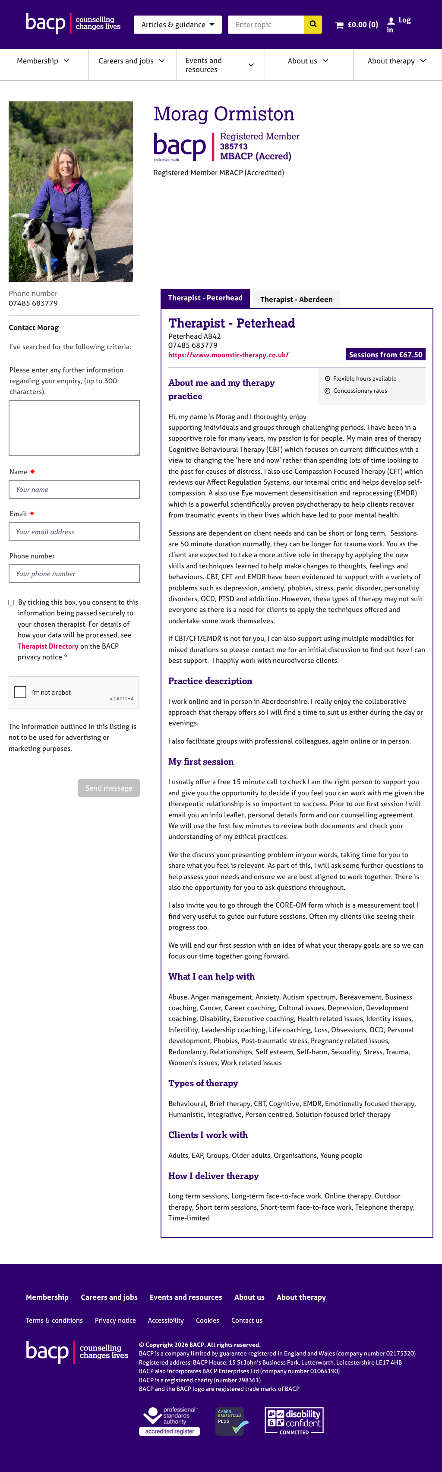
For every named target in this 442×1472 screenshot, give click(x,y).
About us (302, 60)
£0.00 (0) (362, 24)
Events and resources (204, 65)
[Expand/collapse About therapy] (423, 60)
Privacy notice (115, 1320)
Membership (37, 60)
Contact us (246, 1320)
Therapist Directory (48, 646)
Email (18, 513)
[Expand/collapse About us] (325, 60)
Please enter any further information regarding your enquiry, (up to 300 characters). (66, 381)
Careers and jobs (126, 60)
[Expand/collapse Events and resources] (251, 64)
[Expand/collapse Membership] (66, 60)
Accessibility (166, 1320)
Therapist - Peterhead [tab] (205, 297)
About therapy (391, 60)
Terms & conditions (54, 1320)
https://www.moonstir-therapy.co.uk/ (228, 354)
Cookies (207, 1320)
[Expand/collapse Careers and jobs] (162, 60)
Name (18, 471)
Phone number (32, 556)
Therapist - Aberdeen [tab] (296, 299)
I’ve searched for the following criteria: (70, 346)
